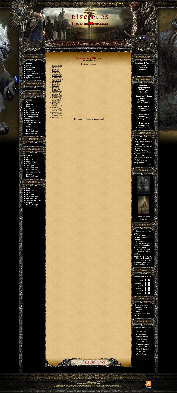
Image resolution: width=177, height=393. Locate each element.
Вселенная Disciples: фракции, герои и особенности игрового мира (142, 244)
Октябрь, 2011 (57, 77)
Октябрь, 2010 (57, 97)
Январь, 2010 (57, 110)
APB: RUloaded (142, 349)
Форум (28, 65)
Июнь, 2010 (56, 102)
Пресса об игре (31, 131)
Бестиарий (29, 110)
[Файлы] (106, 44)
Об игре (28, 100)
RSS (137, 315)
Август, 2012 (56, 67)
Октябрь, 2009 (57, 115)
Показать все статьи (94, 119)
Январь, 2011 (57, 92)
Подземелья (30, 121)
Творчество (30, 76)
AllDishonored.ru (142, 347)
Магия (28, 108)
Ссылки (138, 311)
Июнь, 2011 (56, 84)
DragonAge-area (142, 344)
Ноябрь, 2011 (57, 76)
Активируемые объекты (31, 117)
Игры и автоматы (32, 78)
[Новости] (145, 281)
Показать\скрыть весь (143, 276)
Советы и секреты (33, 123)
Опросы (138, 309)
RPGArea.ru (141, 332)
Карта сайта (140, 313)
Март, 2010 (56, 107)
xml (147, 313)
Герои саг (29, 104)
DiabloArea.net (142, 339)
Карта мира (30, 71)
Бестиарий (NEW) (32, 112)
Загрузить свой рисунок (143, 218)
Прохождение (31, 170)
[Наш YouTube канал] (148, 39)
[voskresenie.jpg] (143, 213)
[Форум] (118, 44)
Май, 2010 (55, 104)
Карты (28, 125)
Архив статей (31, 133)
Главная (28, 63)
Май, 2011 (55, 86)
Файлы (28, 127)
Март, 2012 (56, 72)
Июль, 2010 (56, 100)
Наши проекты (141, 307)
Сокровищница (31, 114)
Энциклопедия (31, 106)
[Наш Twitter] (140, 39)
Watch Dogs (141, 354)
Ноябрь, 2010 (57, 95)
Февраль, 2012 (57, 74)
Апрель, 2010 (57, 105)
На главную (79, 119)
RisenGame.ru (141, 342)
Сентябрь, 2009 (57, 117)
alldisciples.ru (91, 382)
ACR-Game (140, 352)
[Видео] (95, 44)
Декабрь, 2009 (57, 112)
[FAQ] (71, 44)
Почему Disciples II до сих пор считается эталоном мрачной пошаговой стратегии (143, 261)
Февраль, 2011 (57, 91)
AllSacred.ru (141, 334)
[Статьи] (59, 44)
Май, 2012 (55, 71)
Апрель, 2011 (56, 87)
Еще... (150, 165)
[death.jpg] (143, 193)
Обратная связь (141, 305)
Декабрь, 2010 (57, 94)
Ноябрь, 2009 (57, 114)
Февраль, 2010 (57, 109)
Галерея (28, 69)
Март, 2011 (56, 89)
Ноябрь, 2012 (57, 66)
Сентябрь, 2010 (57, 99)
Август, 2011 (56, 81)
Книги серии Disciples (34, 73)
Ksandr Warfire (94, 383)
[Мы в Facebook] (144, 39)
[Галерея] (83, 44)
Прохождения (31, 199)
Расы (27, 102)
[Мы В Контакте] (136, 39)
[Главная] (89, 40)
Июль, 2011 (56, 82)
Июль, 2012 (56, 69)
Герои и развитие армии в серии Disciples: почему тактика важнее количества (142, 235)
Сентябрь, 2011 (57, 79)
